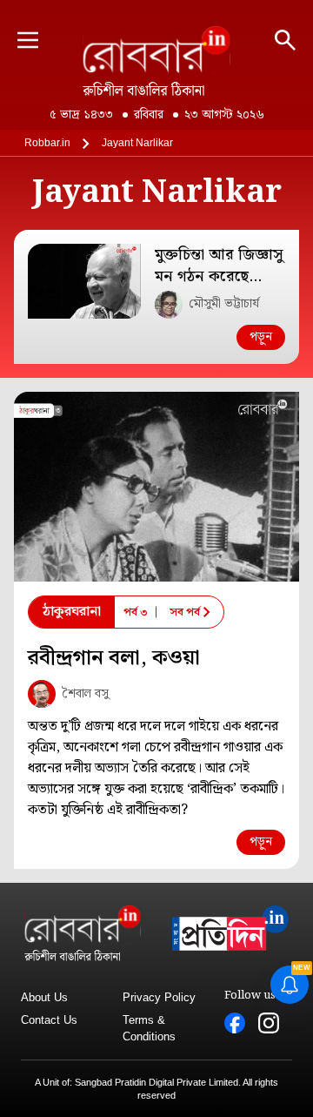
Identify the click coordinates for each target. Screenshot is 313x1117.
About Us (44, 997)
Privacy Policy (159, 997)
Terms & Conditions (149, 1028)
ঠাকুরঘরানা (72, 611)
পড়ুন (261, 337)
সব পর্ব (185, 612)
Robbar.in (47, 143)
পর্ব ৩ (135, 612)
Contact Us (49, 1019)
